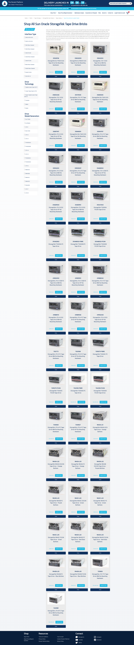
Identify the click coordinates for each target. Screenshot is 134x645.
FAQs (99, 13)
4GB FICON (28, 60)
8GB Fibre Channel (29, 64)
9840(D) (27, 181)
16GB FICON (28, 72)
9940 (26, 108)
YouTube (81, 640)
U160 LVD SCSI (29, 41)
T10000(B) (28, 146)
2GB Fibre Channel (29, 49)
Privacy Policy (42, 639)
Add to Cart (59, 72)
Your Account (60, 636)
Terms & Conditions (43, 636)
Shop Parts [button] (53, 13)
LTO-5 (27, 154)
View (56, 76)
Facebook (99, 640)
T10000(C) (28, 158)
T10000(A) (28, 142)
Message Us (81, 637)
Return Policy (60, 641)
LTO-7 (26, 189)
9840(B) (27, 173)
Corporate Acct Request (91, 13)
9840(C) (27, 177)
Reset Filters (30, 29)
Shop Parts (26, 636)
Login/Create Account (119, 13)
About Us (104, 13)
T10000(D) (28, 162)
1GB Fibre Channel (29, 45)
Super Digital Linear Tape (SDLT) (30, 95)
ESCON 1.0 (28, 76)
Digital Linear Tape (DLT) (31, 87)
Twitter (80, 642)
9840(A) (27, 169)
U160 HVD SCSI (29, 37)
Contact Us (110, 13)
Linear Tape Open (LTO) (31, 91)
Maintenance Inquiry (79, 13)
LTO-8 (26, 193)
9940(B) (27, 185)
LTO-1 (26, 127)
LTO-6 (26, 166)
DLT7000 (27, 119)
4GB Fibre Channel (29, 57)
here (70, 8)
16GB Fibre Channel (30, 68)
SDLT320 (27, 131)
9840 (26, 104)
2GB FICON (28, 53)
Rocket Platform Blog (44, 641)
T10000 (27, 100)
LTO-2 (26, 135)
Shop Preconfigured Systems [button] (65, 13)
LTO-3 (26, 138)
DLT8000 (27, 123)
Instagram (99, 637)
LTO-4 (27, 150)
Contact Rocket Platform (63, 639)
